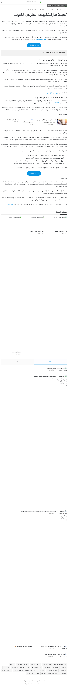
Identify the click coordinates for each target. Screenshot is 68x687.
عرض (39, 52)
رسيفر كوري (6, 667)
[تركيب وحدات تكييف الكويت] (34, 223)
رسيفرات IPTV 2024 (36, 667)
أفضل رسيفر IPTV (47, 664)
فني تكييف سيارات (49, 9)
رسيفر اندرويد (15, 667)
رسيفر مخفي (62, 670)
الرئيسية (64, 9)
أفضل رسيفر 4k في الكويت (59, 664)
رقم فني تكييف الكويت (60, 231)
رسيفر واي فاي (40, 670)
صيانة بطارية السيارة (6, 670)
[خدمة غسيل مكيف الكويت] (28, 122)
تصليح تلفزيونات (51, 368)
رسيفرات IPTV (47, 667)
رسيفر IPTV (63, 667)
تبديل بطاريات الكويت (35, 664)
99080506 (56, 103)
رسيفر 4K (12, 664)
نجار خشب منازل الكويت (52, 93)
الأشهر (17, 361)
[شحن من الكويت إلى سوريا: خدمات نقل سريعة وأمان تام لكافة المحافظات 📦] (62, 649)
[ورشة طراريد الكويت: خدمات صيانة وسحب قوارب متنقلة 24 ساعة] (62, 577)
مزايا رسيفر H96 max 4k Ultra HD (49, 673)
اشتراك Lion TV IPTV (50, 654)
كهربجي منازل (62, 673)
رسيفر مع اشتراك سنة (52, 670)
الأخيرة (50, 361)
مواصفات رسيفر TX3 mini (33, 673)
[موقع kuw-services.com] (34, 2)
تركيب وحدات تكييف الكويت (36, 231)
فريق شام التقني (30, 683)
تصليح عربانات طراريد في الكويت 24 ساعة (45, 376)
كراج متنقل (58, 9)
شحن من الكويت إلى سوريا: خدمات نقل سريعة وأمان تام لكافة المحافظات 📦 (35, 646)
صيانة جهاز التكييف (40, 39)
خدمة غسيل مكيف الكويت (14, 119)
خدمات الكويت (40, 681)
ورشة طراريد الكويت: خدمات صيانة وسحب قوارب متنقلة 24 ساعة (38, 511)
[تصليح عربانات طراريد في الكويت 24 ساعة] (62, 442)
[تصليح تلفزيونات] (62, 370)
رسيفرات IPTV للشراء (24, 667)
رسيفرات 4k (55, 667)
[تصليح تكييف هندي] (11, 283)
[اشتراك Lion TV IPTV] (62, 657)
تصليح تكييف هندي (16, 352)
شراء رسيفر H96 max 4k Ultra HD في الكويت (24, 670)
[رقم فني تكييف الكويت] (57, 223)
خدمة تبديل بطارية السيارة (22, 664)
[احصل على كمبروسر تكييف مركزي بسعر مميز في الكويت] (62, 122)
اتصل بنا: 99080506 (34, 45)
